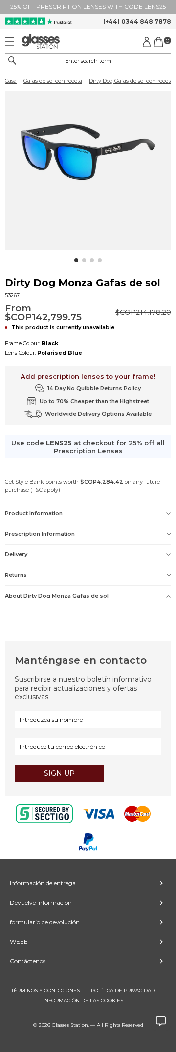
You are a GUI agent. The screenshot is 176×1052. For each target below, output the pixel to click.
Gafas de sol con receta (52, 80)
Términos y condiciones (45, 990)
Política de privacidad (123, 990)
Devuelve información (41, 902)
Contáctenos (27, 961)
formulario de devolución (45, 922)
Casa (11, 80)
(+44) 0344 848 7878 (137, 21)
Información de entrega (43, 882)
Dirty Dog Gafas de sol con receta (131, 80)
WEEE (19, 941)
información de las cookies (83, 1000)
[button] (76, 260)
